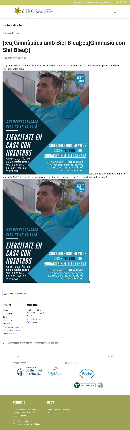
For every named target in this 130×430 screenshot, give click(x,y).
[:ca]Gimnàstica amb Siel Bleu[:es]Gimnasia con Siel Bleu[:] (32, 342)
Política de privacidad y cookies (58, 409)
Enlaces (49, 412)
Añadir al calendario (17, 293)
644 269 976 (79, 2)
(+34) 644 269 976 (24, 420)
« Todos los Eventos (12, 24)
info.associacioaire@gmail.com (28, 424)
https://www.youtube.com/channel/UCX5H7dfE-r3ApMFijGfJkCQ (13, 330)
